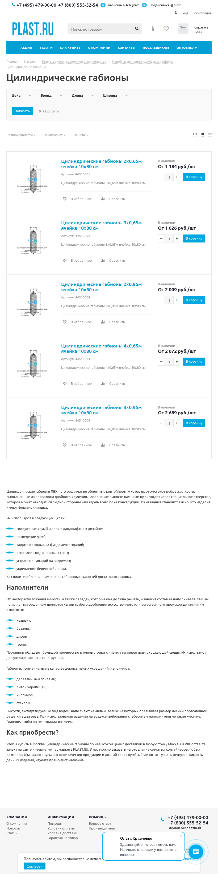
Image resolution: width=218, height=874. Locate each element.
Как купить (70, 47)
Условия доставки (62, 833)
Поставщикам (156, 47)
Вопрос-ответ (100, 823)
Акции (26, 47)
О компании (99, 47)
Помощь (97, 817)
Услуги (46, 47)
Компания (16, 817)
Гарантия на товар (63, 837)
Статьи (12, 833)
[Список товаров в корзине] (193, 32)
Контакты (126, 47)
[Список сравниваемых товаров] (153, 30)
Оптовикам (187, 47)
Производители (102, 828)
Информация (61, 817)
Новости (13, 828)
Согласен (35, 866)
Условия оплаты (61, 828)
